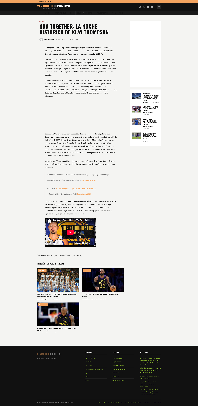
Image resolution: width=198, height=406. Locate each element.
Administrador (49, 39)
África (87, 380)
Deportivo (53, 5)
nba (68, 255)
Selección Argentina (85, 13)
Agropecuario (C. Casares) (94, 369)
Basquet (42, 21)
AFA (86, 376)
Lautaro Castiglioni (42, 299)
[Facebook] (148, 7)
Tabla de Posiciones (119, 13)
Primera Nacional (118, 373)
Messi (72, 13)
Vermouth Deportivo (48, 402)
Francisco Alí (146, 102)
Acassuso (88, 365)
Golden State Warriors (45, 255)
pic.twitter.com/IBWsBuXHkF (84, 188)
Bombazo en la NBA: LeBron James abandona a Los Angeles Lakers (56, 329)
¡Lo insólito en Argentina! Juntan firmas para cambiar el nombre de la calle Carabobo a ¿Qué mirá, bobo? (150, 361)
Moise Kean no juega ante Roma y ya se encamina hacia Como (150, 135)
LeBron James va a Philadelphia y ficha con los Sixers (100, 295)
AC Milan (88, 362)
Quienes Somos (156, 403)
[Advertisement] (81, 115)
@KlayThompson (62, 188)
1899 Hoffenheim (90, 358)
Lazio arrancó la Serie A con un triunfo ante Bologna (150, 108)
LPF (40, 13)
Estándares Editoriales (102, 403)
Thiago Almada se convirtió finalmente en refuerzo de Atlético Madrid (148, 384)
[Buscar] (159, 7)
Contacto (146, 403)
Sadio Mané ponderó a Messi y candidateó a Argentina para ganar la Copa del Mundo (149, 392)
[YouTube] (152, 7)
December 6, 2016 (89, 180)
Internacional (60, 13)
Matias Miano (41, 333)
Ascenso (48, 13)
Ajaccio (87, 373)
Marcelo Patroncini (87, 299)
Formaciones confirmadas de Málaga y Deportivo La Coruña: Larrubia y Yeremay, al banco (151, 97)
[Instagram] (139, 7)
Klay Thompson (60, 255)
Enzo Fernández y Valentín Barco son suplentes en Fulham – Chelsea (150, 121)
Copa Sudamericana (119, 369)
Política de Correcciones (118, 403)
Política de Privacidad (134, 403)
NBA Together (77, 255)
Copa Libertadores (118, 365)
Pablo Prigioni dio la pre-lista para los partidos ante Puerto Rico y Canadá (57, 295)
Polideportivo (102, 13)
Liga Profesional (118, 358)
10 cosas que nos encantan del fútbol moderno (149, 377)
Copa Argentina (117, 362)
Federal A (116, 376)
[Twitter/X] (144, 7)
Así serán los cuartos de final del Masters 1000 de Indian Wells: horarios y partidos (150, 370)
